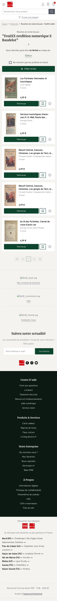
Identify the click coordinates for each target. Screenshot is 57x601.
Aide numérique (28, 403)
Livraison (28, 390)
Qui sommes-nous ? (28, 452)
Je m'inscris (44, 351)
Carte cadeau (28, 423)
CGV (28, 499)
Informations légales (28, 485)
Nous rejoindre (28, 461)
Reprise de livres (28, 427)
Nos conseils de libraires (28, 282)
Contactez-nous (28, 320)
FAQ (28, 301)
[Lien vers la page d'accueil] (10, 4)
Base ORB (28, 470)
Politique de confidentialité (28, 490)
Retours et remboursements (28, 399)
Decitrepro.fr (28, 465)
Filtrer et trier (30, 69)
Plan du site (28, 507)
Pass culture (29, 432)
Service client (28, 407)
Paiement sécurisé (28, 394)
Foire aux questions (28, 385)
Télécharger (21, 103)
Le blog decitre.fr (28, 436)
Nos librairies (28, 456)
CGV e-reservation (28, 503)
